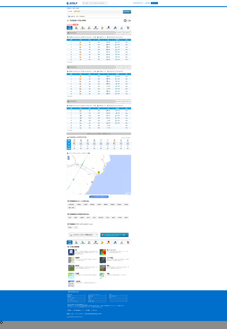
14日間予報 (119, 33)
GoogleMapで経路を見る (100, 196)
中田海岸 (99, 204)
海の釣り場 (69, 294)
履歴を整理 (77, 11)
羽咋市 (107, 217)
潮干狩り (70, 227)
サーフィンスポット (71, 297)
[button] (1, 322)
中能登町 (82, 217)
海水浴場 (69, 296)
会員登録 (147, 3)
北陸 (74, 8)
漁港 (89, 297)
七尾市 (94, 217)
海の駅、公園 (91, 301)
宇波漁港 (70, 11)
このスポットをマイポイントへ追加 (114, 235)
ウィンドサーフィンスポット (94, 294)
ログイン (154, 3)
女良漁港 (126, 204)
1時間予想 (127, 33)
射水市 (88, 217)
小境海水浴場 (71, 204)
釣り (76, 227)
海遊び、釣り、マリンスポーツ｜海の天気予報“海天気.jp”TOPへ (84, 314)
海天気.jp (69, 8)
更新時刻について (106, 133)
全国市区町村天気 (138, 3)
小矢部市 (120, 217)
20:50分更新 (69, 61)
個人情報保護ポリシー (78, 310)
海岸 (110, 294)
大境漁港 (79, 204)
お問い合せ (94, 310)
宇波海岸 (85, 204)
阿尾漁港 (112, 204)
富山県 (77, 8)
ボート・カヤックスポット (72, 301)
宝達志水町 (101, 217)
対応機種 (88, 310)
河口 (110, 297)
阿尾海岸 (119, 204)
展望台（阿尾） (72, 207)
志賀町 (126, 217)
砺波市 (113, 217)
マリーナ (90, 299)
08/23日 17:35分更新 (125, 137)
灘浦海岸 (106, 204)
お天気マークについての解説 (94, 133)
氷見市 (70, 217)
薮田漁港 (92, 204)
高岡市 (75, 217)
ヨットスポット (70, 299)
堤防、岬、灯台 (112, 296)
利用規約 (69, 310)
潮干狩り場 (90, 296)
